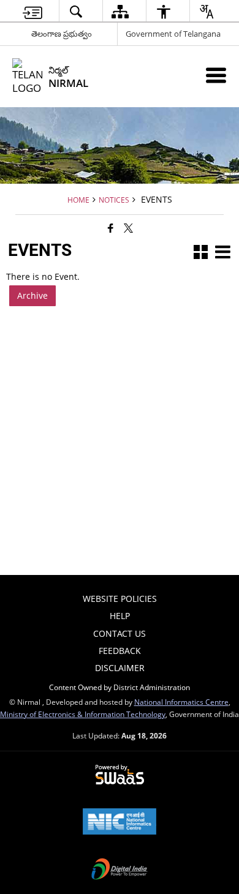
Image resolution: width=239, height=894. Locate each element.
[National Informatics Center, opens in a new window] (119, 822)
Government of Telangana (173, 33)
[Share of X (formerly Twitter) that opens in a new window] (128, 228)
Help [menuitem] (120, 616)
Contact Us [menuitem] (119, 633)
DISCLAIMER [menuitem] (120, 668)
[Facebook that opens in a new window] (110, 228)
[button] (200, 253)
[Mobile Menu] (216, 75)
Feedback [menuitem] (120, 650)
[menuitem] (32, 11)
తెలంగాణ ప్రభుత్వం (61, 33)
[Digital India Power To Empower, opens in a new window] (119, 870)
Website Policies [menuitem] (120, 598)
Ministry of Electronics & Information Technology (82, 714)
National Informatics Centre (181, 702)
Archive (32, 295)
